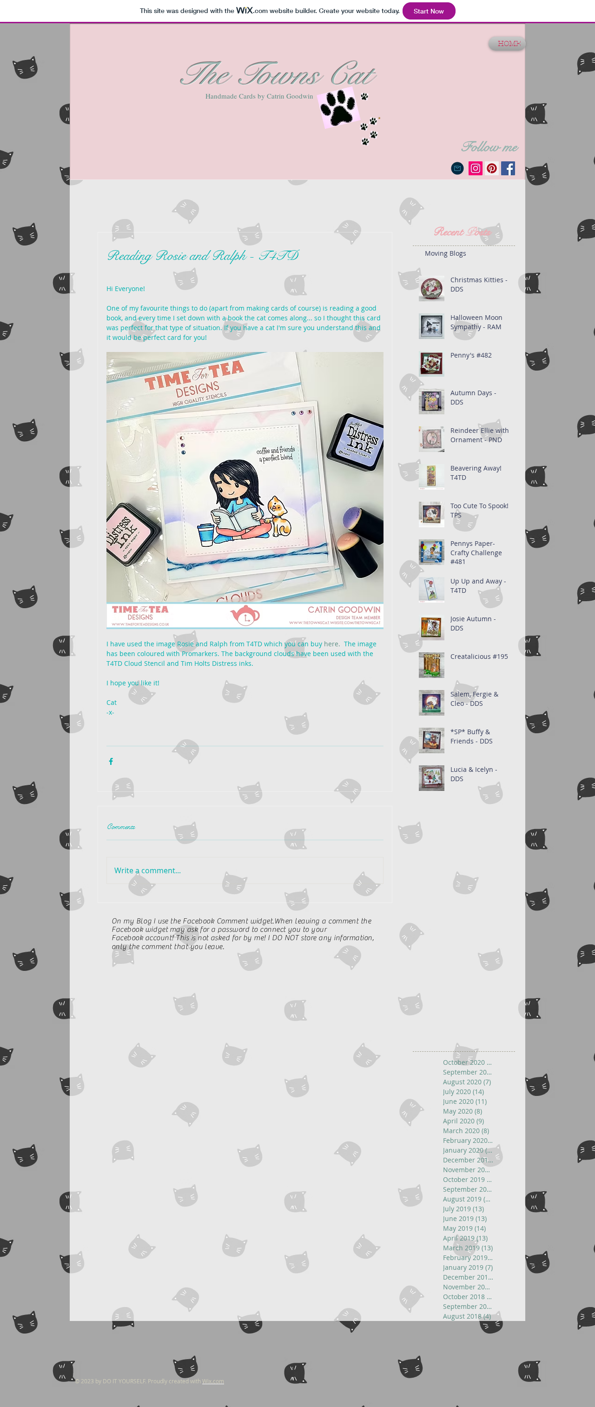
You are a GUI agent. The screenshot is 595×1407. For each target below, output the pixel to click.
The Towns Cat (273, 74)
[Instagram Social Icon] (476, 168)
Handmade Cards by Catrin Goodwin (259, 95)
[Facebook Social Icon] (508, 168)
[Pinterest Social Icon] (492, 168)
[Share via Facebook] (110, 761)
